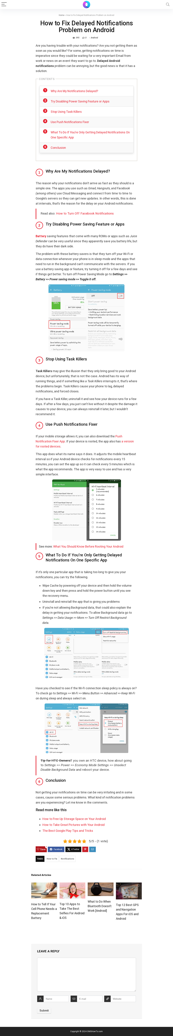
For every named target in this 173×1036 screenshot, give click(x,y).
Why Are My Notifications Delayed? (74, 91)
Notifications (67, 859)
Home (61, 15)
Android (94, 38)
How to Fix (52, 859)
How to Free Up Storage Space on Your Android (74, 819)
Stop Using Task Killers (66, 111)
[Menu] (4, 4)
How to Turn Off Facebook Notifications (85, 213)
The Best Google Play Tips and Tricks (67, 830)
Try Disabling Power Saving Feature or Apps (80, 101)
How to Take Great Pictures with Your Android (73, 825)
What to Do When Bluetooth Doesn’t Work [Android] (100, 906)
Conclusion (58, 147)
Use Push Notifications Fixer (70, 122)
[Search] (168, 4)
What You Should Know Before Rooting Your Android (88, 546)
